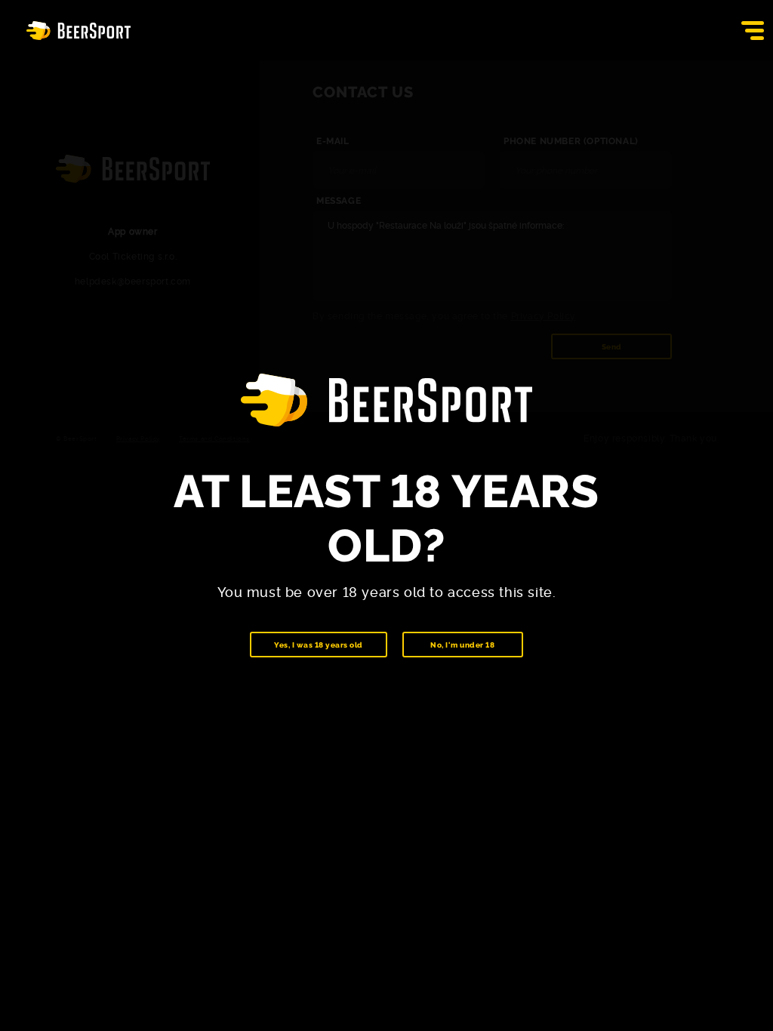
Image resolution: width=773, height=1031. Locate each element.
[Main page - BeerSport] (78, 31)
